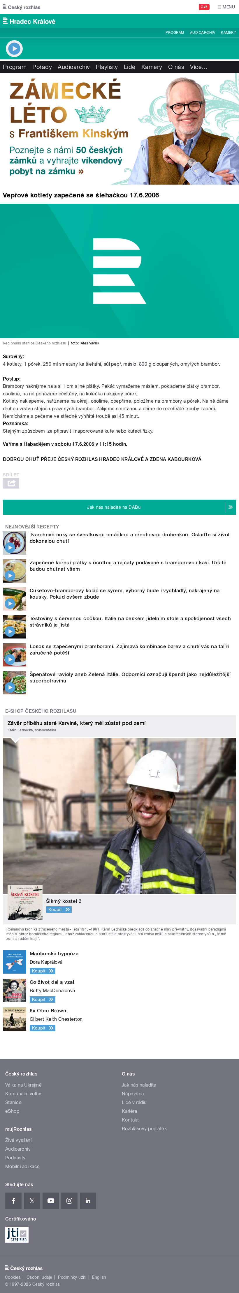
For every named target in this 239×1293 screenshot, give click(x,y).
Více (199, 66)
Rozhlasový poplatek (144, 1128)
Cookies (13, 1277)
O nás (176, 66)
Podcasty (15, 1158)
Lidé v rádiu (134, 1102)
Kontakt (130, 1120)
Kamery (228, 33)
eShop (12, 1111)
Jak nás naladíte (139, 1085)
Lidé (130, 66)
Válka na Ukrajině (23, 1085)
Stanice (13, 1102)
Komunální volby (23, 1093)
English (99, 1277)
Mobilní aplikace (22, 1166)
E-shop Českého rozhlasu (40, 711)
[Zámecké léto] (119, 129)
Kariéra (129, 1111)
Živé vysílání (18, 1140)
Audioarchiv (202, 33)
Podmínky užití (72, 1277)
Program (175, 33)
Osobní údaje (39, 1277)
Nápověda (133, 1093)
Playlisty (107, 66)
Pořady (42, 66)
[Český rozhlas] (21, 7)
